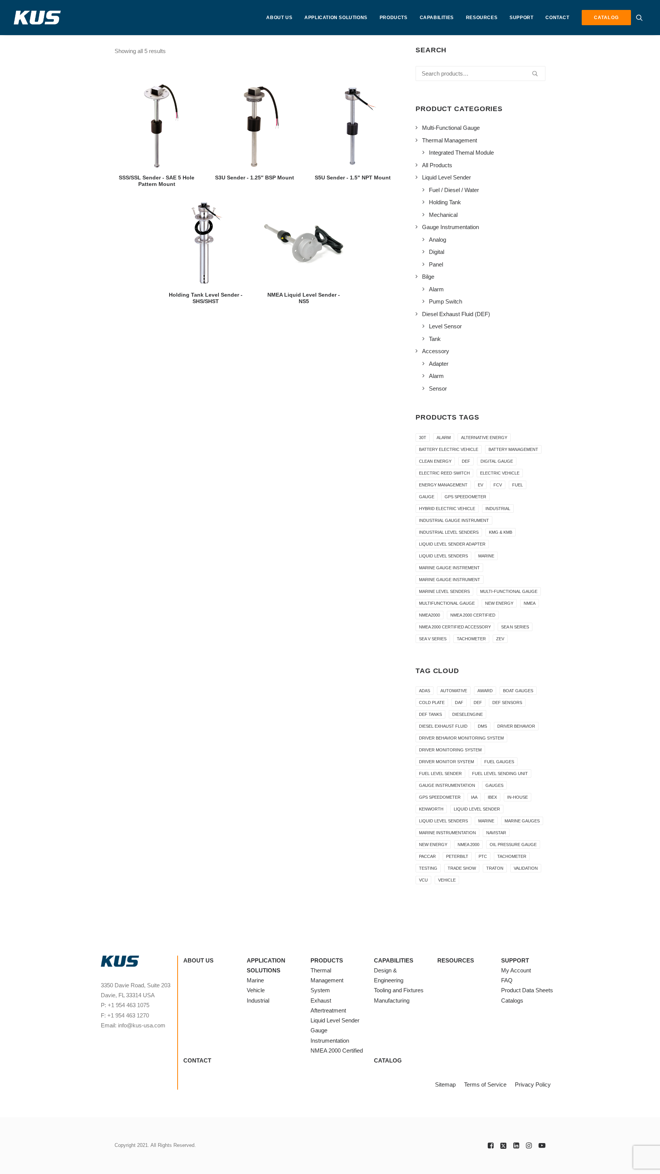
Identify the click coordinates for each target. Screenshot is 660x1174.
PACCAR (427, 856)
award (485, 690)
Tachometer (471, 638)
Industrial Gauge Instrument (454, 520)
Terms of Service (485, 1084)
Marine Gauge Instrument (449, 579)
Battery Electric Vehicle (448, 449)
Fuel (517, 485)
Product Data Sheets (527, 990)
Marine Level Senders (444, 591)
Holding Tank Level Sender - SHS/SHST (206, 298)
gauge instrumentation (447, 785)
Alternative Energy (484, 437)
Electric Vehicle (499, 473)
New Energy (499, 603)
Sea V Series (432, 638)
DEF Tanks (430, 714)
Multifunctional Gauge (447, 603)
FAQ (507, 980)
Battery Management (513, 449)
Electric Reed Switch (444, 473)
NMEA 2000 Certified (472, 615)
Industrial (497, 508)
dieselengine (467, 714)
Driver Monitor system (446, 761)
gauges (494, 785)
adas (424, 690)
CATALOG (388, 1060)
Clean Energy (435, 461)
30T (422, 437)
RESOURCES (481, 17)
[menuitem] (279, 17)
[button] (641, 17)
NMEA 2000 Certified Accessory (455, 627)
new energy (433, 844)
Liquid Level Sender (477, 809)
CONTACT (557, 17)
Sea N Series (515, 627)
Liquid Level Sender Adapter (452, 544)
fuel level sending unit (500, 773)
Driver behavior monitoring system (461, 738)
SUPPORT (521, 17)
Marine (486, 556)
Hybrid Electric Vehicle (447, 508)
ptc (483, 856)
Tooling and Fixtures (399, 990)
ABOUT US (279, 17)
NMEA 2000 (468, 844)
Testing (428, 868)
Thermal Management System (327, 980)
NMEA (529, 603)
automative (453, 690)
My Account (516, 970)
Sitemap (445, 1084)
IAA (474, 797)
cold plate (432, 702)
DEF (466, 461)
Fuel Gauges (499, 761)
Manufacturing (391, 1000)
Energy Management (443, 485)
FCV (497, 485)
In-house (517, 797)
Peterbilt (457, 856)
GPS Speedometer (465, 496)
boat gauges (518, 690)
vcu (423, 880)
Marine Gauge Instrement (449, 567)
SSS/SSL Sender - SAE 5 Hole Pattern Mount (156, 180)
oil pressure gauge (513, 844)
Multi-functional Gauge (508, 591)
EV (480, 485)
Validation (526, 868)
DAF (459, 702)
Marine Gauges (522, 821)
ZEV (500, 638)
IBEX (492, 797)
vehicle (447, 880)
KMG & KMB (500, 532)
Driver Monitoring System (450, 750)
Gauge (426, 496)
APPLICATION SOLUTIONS (335, 17)
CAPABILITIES (437, 17)
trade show (462, 868)
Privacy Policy (533, 1084)
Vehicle (256, 990)
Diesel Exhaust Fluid (443, 726)
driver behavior (516, 726)
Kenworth (431, 809)
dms (482, 726)
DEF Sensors (507, 702)
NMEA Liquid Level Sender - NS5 (303, 298)
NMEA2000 (429, 615)
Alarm (444, 437)
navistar (496, 832)
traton (494, 868)
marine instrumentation (447, 832)
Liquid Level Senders (443, 556)
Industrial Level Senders (449, 532)
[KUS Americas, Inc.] (37, 17)
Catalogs (512, 1000)
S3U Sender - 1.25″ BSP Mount (254, 177)
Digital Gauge (496, 461)
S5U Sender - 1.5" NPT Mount (353, 177)
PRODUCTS (394, 17)
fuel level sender (440, 773)
